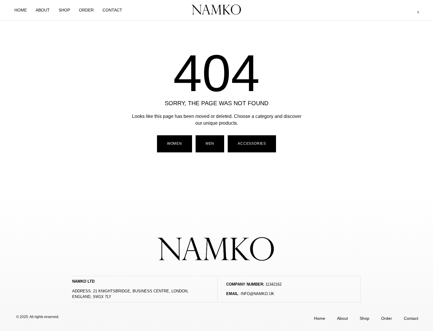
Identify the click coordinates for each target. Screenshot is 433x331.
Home (20, 10)
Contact (112, 10)
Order (86, 10)
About (43, 10)
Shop (64, 10)
